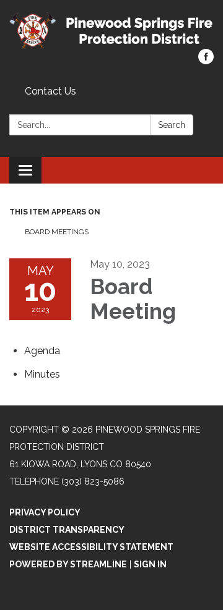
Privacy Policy (45, 512)
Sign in (150, 564)
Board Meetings (57, 231)
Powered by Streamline (68, 564)
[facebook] (206, 61)
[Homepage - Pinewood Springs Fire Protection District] (111, 30)
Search (171, 125)
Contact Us (50, 91)
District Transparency (67, 530)
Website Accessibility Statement (91, 547)
